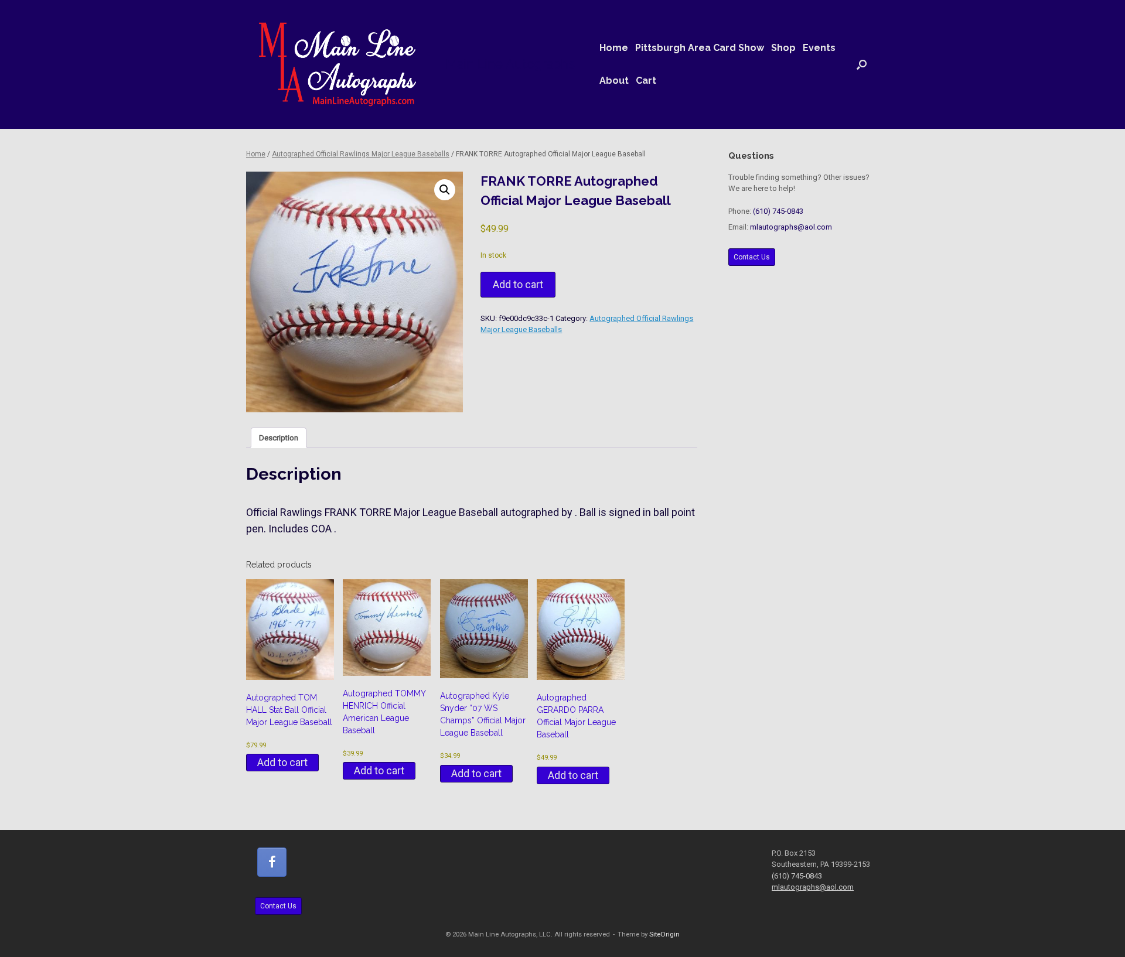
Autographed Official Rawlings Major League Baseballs (360, 154)
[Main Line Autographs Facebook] (272, 862)
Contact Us (752, 257)
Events (819, 47)
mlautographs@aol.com (791, 227)
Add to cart (518, 284)
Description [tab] (278, 437)
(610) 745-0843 (778, 211)
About (614, 80)
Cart (646, 80)
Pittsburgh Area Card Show (699, 47)
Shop (783, 47)
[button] (861, 64)
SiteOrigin (664, 934)
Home (613, 47)
